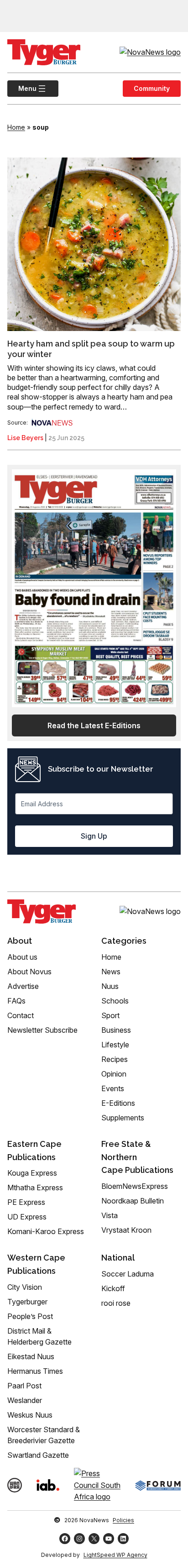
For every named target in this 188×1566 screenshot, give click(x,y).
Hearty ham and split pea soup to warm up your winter (91, 349)
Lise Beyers (25, 437)
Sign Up (94, 836)
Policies (123, 1520)
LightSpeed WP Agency (115, 1554)
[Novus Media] (52, 422)
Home (16, 127)
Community (152, 88)
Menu (22, 88)
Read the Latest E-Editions (94, 725)
